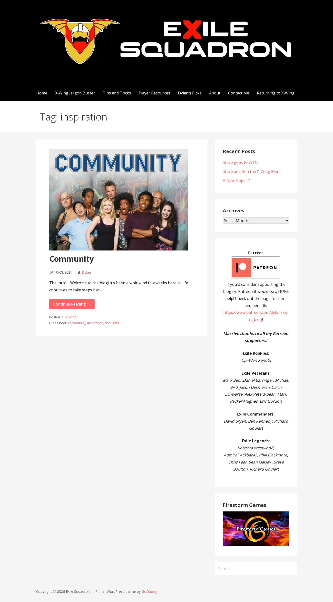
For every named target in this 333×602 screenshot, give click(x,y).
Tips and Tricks (117, 93)
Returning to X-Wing (275, 93)
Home (41, 93)
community (76, 323)
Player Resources (154, 93)
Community (71, 258)
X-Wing (70, 317)
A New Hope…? (236, 180)
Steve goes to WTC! (240, 162)
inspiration (95, 323)
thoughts (112, 323)
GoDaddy (149, 591)
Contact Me (238, 93)
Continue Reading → (72, 304)
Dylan (86, 272)
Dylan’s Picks (189, 93)
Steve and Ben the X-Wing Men (251, 171)
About (214, 93)
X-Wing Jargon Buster (75, 93)
